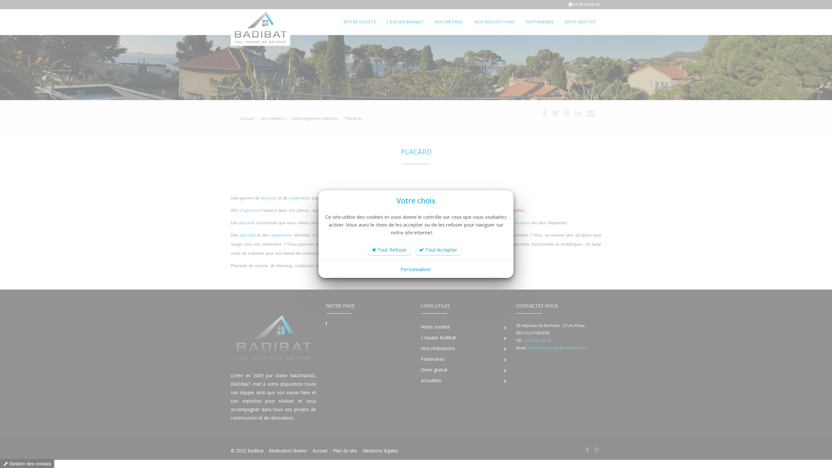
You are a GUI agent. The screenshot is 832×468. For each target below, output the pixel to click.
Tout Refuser (391, 249)
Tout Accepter (440, 249)
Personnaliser (415, 269)
